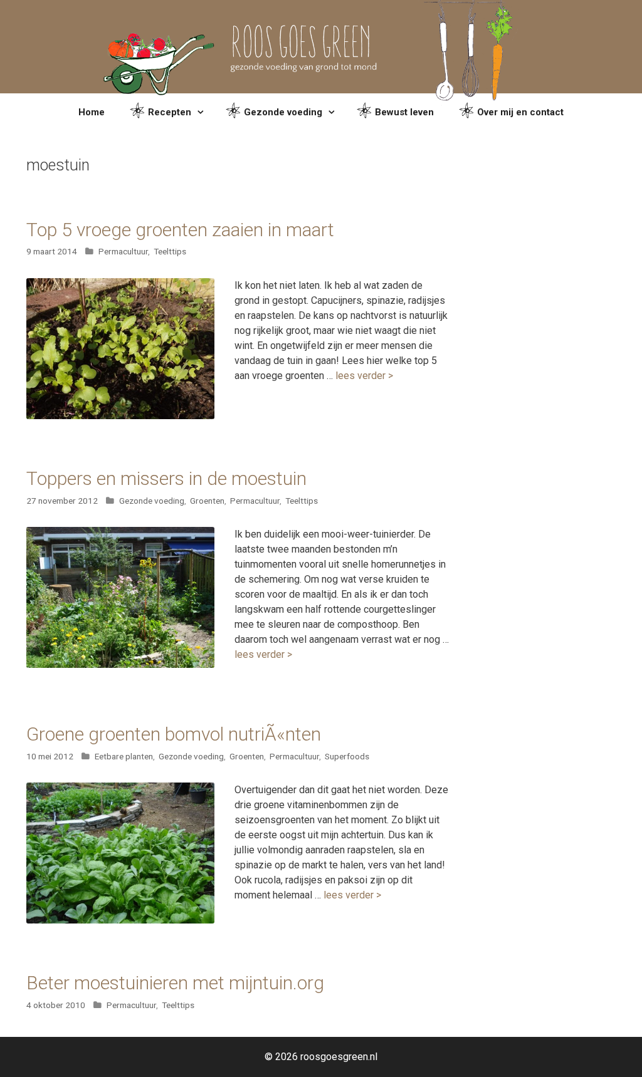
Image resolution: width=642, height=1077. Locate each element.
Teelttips (170, 251)
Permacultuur (123, 251)
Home (91, 112)
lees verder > (364, 376)
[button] (202, 112)
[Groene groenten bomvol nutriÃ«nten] (120, 920)
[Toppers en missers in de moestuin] (120, 664)
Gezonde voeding (283, 112)
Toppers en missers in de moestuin (166, 478)
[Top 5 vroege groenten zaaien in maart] (120, 416)
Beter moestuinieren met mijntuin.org (175, 983)
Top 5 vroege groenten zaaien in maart (180, 230)
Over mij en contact (520, 112)
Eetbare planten (124, 756)
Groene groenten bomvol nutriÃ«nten (173, 734)
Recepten (169, 112)
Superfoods (347, 756)
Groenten (207, 501)
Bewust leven (404, 112)
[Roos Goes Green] (321, 46)
